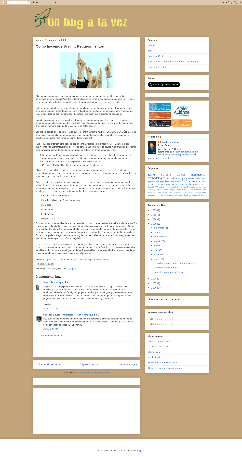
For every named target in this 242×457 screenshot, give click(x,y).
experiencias (80, 259)
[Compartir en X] (45, 264)
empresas (169, 184)
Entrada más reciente (48, 364)
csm (149, 190)
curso (159, 190)
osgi (190, 192)
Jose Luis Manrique (53, 282)
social (165, 195)
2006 (154, 287)
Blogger (140, 450)
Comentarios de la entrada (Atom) (93, 372)
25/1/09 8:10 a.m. (51, 308)
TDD (156, 187)
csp (153, 190)
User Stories (129, 99)
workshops (200, 195)
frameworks (181, 190)
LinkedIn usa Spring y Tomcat (168, 272)
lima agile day (165, 192)
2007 (154, 283)
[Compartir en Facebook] (48, 264)
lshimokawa (154, 352)
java (177, 184)
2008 (154, 278)
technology (175, 181)
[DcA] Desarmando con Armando (165, 368)
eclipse (172, 190)
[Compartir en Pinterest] (52, 264)
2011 (154, 214)
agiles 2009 (163, 187)
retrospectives (162, 181)
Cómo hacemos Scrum (165, 267)
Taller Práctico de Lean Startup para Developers (173, 61)
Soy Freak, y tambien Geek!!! (163, 362)
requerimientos (95, 259)
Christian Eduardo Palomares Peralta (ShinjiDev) (68, 315)
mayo (157, 245)
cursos (165, 190)
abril (156, 250)
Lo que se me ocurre (158, 346)
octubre (158, 232)
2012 (154, 210)
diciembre (159, 227)
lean (182, 184)
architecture (194, 181)
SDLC (185, 181)
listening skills (180, 192)
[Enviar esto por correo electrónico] (39, 264)
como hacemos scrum (62, 259)
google (190, 190)
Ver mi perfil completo (159, 158)
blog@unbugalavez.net (185, 151)
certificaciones (189, 187)
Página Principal (89, 364)
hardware (198, 190)
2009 (154, 223)
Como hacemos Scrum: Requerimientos (174, 263)
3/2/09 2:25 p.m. (51, 329)
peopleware (188, 178)
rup (161, 195)
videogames (200, 184)
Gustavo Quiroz (170, 142)
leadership (152, 192)
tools (175, 195)
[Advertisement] (86, 349)
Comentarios (159, 324)
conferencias (201, 187)
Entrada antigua (128, 364)
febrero (158, 254)
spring (170, 195)
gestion (151, 181)
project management (191, 174)
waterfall (181, 195)
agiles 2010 (173, 187)
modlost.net (154, 357)
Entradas (157, 319)
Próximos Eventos (157, 67)
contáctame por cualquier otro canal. (177, 154)
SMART (151, 187)
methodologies (156, 178)
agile (48, 259)
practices (189, 184)
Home (151, 45)
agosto (158, 241)
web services (190, 195)
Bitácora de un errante (159, 341)
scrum (106, 259)
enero (157, 259)
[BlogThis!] (42, 264)
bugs (181, 187)
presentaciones (200, 192)
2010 (154, 219)
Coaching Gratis (156, 56)
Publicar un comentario (51, 335)
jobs (204, 190)
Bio (149, 50)
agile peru (201, 178)
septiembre (160, 236)
